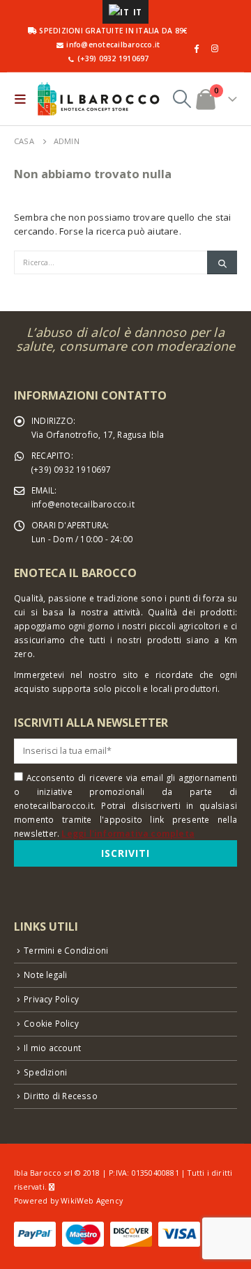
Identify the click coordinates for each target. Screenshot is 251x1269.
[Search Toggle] (182, 99)
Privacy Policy (51, 998)
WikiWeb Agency (92, 1201)
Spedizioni (45, 1072)
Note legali (45, 974)
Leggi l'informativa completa (128, 833)
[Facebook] (196, 48)
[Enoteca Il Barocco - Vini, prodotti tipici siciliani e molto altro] (98, 99)
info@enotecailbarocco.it (83, 504)
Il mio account (52, 1047)
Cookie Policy (51, 1023)
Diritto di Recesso (61, 1095)
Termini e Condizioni (66, 950)
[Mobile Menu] (23, 99)
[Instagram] (214, 48)
